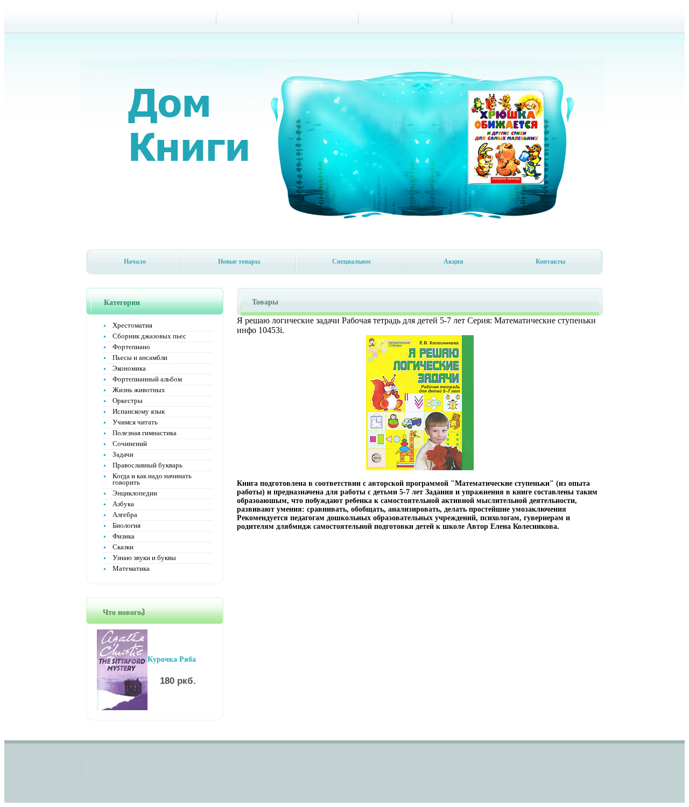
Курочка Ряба (171, 659)
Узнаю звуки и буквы (144, 558)
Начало (135, 261)
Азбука (123, 504)
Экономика (129, 368)
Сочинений (130, 444)
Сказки (123, 547)
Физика (124, 536)
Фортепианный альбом (147, 379)
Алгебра (125, 515)
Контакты (550, 261)
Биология (126, 525)
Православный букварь (147, 465)
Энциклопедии (135, 493)
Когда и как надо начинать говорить (152, 479)
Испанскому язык (139, 411)
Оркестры (128, 401)
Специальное (351, 261)
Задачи (123, 454)
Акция (453, 261)
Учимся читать (135, 422)
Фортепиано (131, 347)
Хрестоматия (132, 325)
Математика (131, 568)
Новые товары (239, 261)
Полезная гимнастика (145, 433)
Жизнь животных (139, 390)
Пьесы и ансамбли (140, 357)
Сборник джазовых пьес (149, 336)
